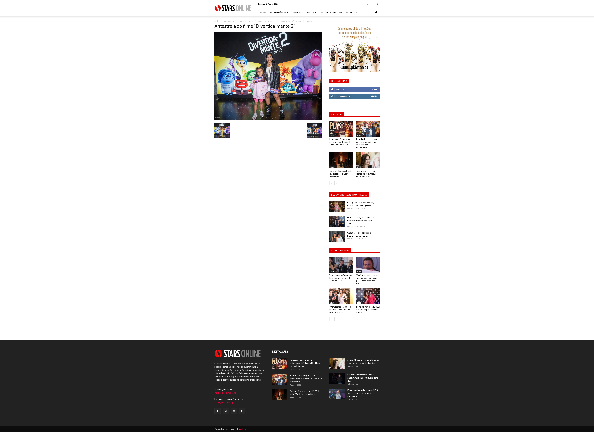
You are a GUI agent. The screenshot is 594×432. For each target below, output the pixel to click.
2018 (359, 303)
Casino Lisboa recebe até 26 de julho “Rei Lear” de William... (340, 174)
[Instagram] (367, 4)
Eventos (350, 12)
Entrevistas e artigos (331, 12)
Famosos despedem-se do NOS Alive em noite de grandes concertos (362, 393)
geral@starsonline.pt (224, 402)
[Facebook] (362, 4)
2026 (332, 135)
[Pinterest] (372, 4)
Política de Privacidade (225, 392)
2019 (332, 303)
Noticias (297, 12)
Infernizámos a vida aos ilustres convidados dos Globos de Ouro (340, 310)
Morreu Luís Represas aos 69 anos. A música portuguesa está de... (362, 377)
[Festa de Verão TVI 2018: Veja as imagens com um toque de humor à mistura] (368, 296)
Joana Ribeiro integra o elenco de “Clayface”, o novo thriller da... (366, 174)
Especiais (310, 12)
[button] (376, 12)
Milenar (243, 429)
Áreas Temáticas (278, 12)
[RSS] (377, 4)
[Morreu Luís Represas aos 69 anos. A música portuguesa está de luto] (337, 378)
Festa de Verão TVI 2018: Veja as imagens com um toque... (368, 310)
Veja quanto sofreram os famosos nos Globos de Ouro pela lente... (340, 278)
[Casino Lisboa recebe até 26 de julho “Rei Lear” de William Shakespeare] (341, 160)
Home (263, 12)
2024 (332, 271)
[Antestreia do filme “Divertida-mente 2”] (268, 119)
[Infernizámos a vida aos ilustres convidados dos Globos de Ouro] (341, 296)
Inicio (216, 21)
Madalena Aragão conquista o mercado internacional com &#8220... (360, 220)
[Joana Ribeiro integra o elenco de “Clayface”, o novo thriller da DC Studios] (368, 160)
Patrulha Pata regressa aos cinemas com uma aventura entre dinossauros (306, 378)
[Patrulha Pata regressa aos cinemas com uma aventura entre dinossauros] (368, 129)
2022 (359, 271)
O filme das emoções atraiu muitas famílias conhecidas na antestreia (250, 21)
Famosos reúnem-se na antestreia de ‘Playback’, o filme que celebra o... (340, 142)
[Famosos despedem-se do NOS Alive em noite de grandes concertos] (337, 394)
